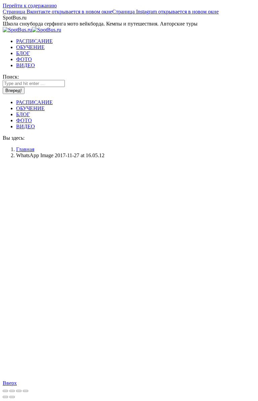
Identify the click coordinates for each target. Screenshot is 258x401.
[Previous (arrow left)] (5, 397)
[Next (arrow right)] (12, 397)
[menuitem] (34, 41)
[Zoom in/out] (25, 391)
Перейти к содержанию (30, 5)
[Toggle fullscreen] (19, 391)
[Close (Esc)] (5, 391)
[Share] (12, 391)
